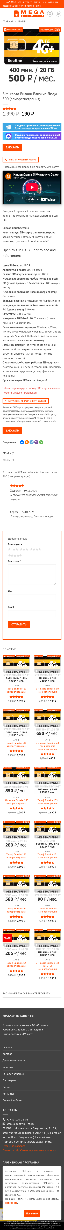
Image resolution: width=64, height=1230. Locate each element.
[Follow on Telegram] (50, 14)
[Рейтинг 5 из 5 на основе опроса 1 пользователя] (32, 108)
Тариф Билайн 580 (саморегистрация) (16, 910)
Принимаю (32, 1213)
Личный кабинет (13, 1100)
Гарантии (8, 1067)
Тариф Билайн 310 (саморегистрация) (16, 745)
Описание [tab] (8, 460)
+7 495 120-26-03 (17, 1119)
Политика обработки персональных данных (29, 1150)
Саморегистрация (13, 1073)
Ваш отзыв (14, 561)
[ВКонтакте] (22, 442)
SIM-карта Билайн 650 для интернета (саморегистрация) (48, 746)
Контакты (8, 1093)
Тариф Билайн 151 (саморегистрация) (48, 856)
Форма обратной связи (20, 1123)
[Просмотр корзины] (58, 14)
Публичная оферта (14, 1146)
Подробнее (11, 1202)
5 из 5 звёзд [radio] (14, 555)
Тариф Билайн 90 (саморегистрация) (48, 910)
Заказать (12, 147)
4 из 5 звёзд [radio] (35, 549)
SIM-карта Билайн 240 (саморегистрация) (48, 690)
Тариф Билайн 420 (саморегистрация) (16, 690)
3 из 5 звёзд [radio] (23, 549)
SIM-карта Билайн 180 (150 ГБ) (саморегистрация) (48, 965)
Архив (22, 21)
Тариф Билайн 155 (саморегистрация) (48, 802)
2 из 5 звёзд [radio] (15, 549)
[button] (5, 13)
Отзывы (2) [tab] (9, 453)
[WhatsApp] (41, 442)
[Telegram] (32, 442)
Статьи (6, 1087)
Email (11, 607)
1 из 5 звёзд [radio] (9, 549)
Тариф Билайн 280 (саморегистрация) (16, 856)
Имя (10, 591)
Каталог (7, 1053)
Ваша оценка (15, 544)
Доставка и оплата (14, 1060)
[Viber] (36, 442)
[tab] (32, 465)
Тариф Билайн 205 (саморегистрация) (16, 964)
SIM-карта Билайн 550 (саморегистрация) (16, 802)
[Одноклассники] (27, 442)
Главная (8, 21)
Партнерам (9, 1080)
